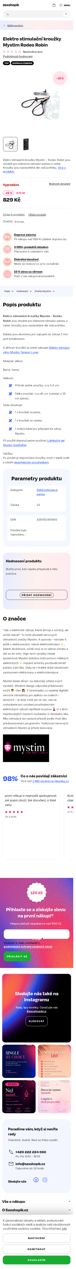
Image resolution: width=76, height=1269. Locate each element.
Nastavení (36, 1238)
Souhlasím (37, 1259)
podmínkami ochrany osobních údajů (28, 946)
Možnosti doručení (59, 183)
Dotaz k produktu (14, 214)
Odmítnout (36, 1249)
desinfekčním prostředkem (31, 462)
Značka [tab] (43, 291)
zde (64, 1228)
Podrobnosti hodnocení (17, 56)
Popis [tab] (7, 291)
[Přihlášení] (46, 5)
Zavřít (23, 217)
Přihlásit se (17, 956)
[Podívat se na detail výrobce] (19, 221)
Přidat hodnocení (37, 595)
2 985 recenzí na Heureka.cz (50, 781)
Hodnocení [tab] (22, 291)
